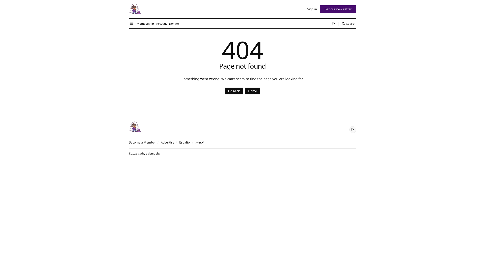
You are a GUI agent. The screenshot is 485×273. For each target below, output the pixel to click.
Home (252, 91)
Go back (234, 91)
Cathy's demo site (149, 153)
